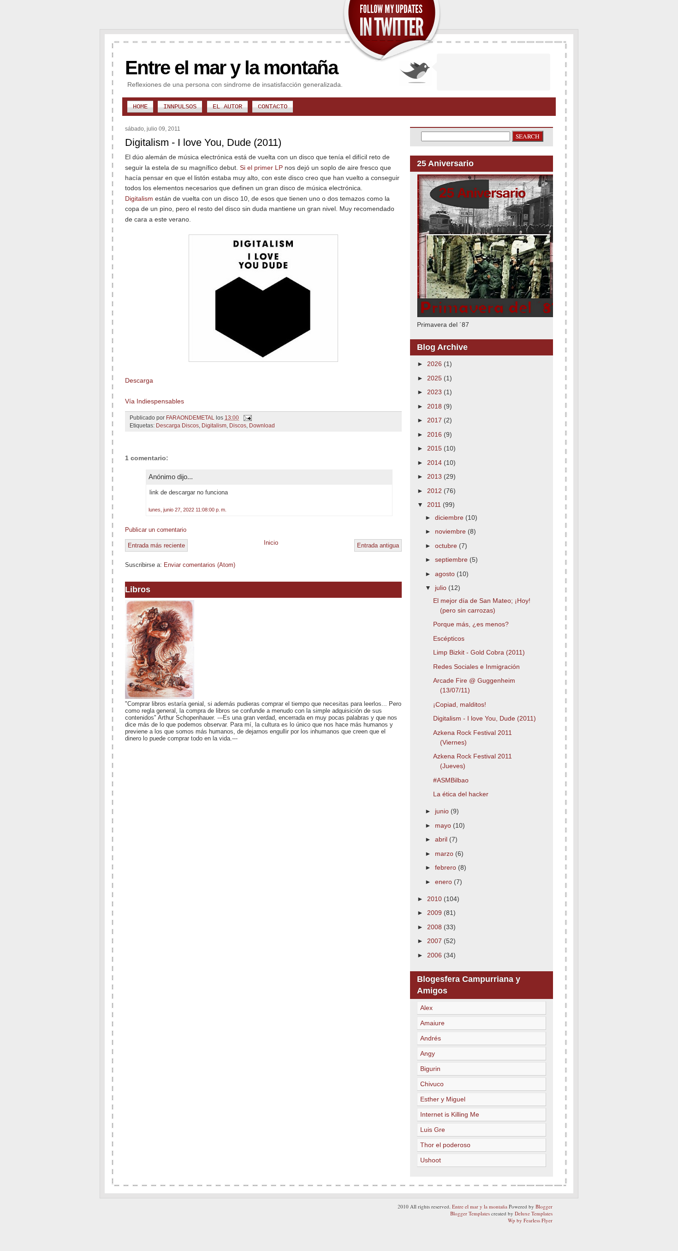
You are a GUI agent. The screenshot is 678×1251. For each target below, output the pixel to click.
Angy (427, 1053)
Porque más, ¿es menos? (471, 624)
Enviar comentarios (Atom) (199, 564)
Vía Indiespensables (154, 401)
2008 (435, 927)
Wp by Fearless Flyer (530, 1220)
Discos (237, 425)
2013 (435, 476)
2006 (435, 955)
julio (441, 587)
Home (140, 106)
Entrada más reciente (156, 545)
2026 (435, 363)
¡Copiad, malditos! (459, 704)
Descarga (139, 380)
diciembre (450, 517)
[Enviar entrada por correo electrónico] (247, 418)
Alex (426, 1007)
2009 (435, 912)
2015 (435, 448)
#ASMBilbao (451, 780)
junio (443, 811)
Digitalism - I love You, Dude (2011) (484, 718)
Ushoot (430, 1160)
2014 (435, 462)
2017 (435, 420)
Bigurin (430, 1068)
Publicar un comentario (155, 529)
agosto (446, 573)
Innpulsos (179, 106)
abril (442, 839)
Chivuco (432, 1084)
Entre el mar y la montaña (231, 67)
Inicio (271, 542)
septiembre (452, 559)
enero (444, 881)
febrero (446, 867)
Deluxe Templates (534, 1213)
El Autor (227, 106)
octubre (447, 545)
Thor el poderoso (445, 1145)
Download (262, 425)
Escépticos (448, 638)
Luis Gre (432, 1129)
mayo (444, 825)
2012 (435, 490)
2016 (435, 434)
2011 (435, 504)
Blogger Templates (470, 1213)
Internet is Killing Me (449, 1114)
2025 (435, 378)
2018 (435, 406)
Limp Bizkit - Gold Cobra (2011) (479, 652)
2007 (435, 940)
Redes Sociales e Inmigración (476, 666)
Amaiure (432, 1023)
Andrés (430, 1038)
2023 (435, 392)
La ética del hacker (460, 794)
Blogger (544, 1206)
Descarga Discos (177, 425)
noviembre (451, 531)
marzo (445, 853)
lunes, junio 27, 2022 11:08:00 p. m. (187, 509)
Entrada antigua (378, 545)
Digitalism (139, 198)
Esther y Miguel (442, 1099)
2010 (435, 898)
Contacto (272, 106)
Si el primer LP (261, 167)
